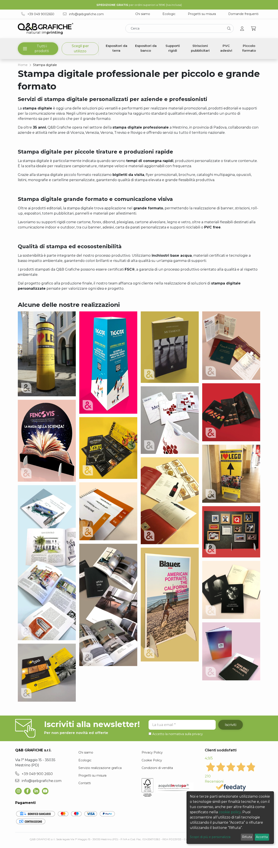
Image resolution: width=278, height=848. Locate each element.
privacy (197, 734)
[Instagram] (19, 791)
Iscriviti (230, 725)
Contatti (84, 783)
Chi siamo (142, 14)
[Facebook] (28, 791)
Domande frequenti (243, 14)
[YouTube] (46, 791)
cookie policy (230, 812)
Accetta (262, 837)
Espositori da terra (116, 48)
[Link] (47, 355)
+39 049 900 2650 (37, 774)
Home (23, 65)
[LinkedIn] (37, 791)
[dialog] (230, 818)
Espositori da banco (146, 48)
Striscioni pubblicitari (200, 48)
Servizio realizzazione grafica (100, 768)
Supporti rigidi (172, 48)
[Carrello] (253, 29)
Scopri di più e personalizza (210, 837)
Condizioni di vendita (157, 768)
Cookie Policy (152, 760)
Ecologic (168, 14)
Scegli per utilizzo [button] (80, 48)
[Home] (45, 28)
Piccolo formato (249, 48)
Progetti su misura (202, 14)
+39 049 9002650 (40, 14)
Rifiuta (247, 837)
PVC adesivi (226, 48)
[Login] (242, 29)
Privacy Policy (152, 752)
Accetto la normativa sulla (177, 734)
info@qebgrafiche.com (86, 14)
